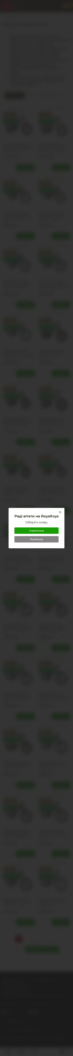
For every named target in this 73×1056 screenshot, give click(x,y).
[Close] (60, 512)
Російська (36, 539)
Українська (36, 530)
